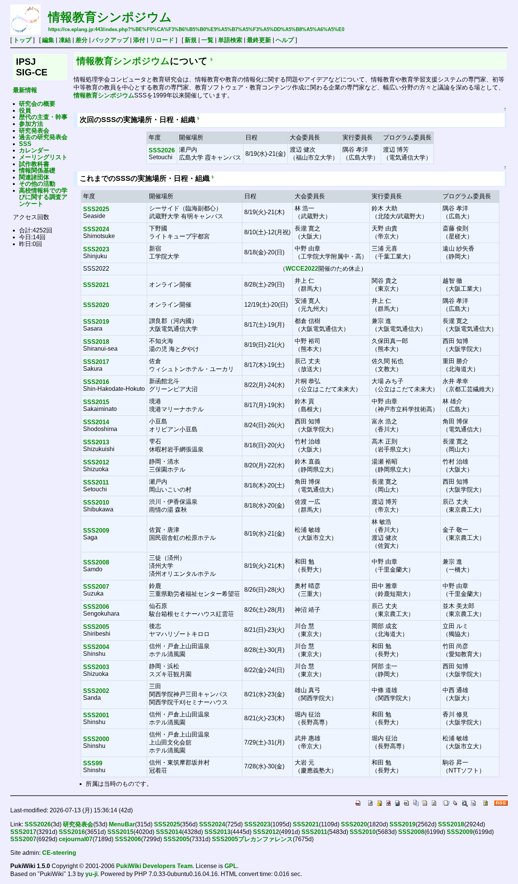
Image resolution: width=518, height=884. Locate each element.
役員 (25, 110)
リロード (162, 40)
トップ (22, 40)
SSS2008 (96, 562)
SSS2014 (96, 422)
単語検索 (230, 40)
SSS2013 (96, 442)
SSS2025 (96, 209)
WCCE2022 (302, 268)
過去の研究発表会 (43, 137)
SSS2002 (96, 691)
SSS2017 (96, 362)
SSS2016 (96, 382)
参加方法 (31, 124)
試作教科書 (34, 164)
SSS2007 (96, 586)
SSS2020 (96, 305)
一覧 (207, 40)
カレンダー (34, 150)
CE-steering (59, 853)
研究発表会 (34, 130)
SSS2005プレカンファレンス (252, 839)
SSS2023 (96, 249)
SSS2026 (162, 150)
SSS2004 (96, 647)
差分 (81, 40)
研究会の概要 (37, 103)
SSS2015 (96, 402)
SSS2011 (96, 482)
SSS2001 (96, 715)
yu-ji (91, 874)
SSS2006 (96, 606)
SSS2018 (96, 342)
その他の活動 (37, 183)
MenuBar (122, 824)
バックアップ (110, 40)
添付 (139, 40)
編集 (48, 40)
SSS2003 (96, 667)
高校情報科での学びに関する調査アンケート (43, 197)
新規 (191, 40)
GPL (230, 866)
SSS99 (92, 763)
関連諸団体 (34, 177)
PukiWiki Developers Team (154, 866)
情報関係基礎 (37, 170)
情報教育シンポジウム (110, 17)
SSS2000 (96, 739)
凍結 (65, 40)
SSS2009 (96, 530)
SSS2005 (96, 627)
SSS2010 (96, 502)
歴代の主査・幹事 (43, 117)
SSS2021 (96, 285)
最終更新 (259, 40)
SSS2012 (96, 462)
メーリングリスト (43, 157)
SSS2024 (96, 229)
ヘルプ (285, 40)
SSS (25, 144)
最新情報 (25, 90)
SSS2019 (96, 321)
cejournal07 (76, 839)
